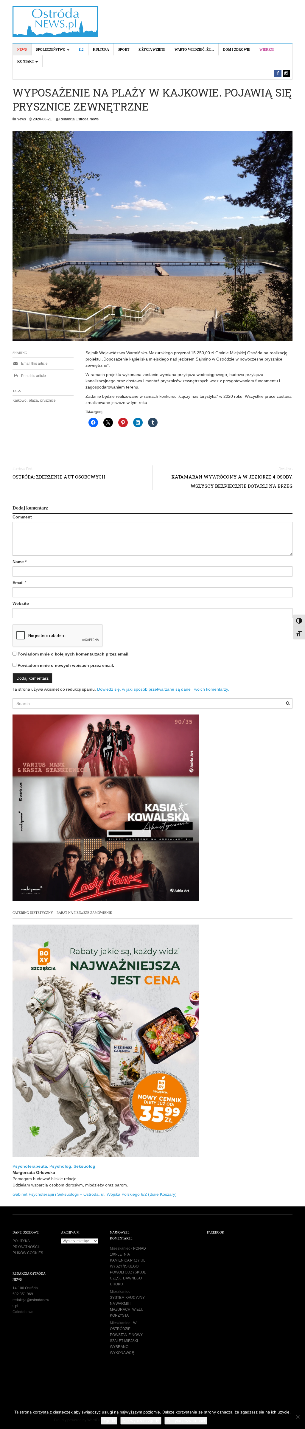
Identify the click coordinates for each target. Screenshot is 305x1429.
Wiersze (266, 49)
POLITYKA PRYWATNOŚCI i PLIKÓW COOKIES (28, 1247)
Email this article (34, 363)
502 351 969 (23, 1294)
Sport (123, 49)
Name (18, 561)
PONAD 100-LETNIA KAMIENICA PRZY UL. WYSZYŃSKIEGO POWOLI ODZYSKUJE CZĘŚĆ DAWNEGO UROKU (128, 1266)
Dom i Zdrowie (236, 49)
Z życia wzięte (152, 49)
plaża (33, 400)
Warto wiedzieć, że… (194, 49)
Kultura (101, 49)
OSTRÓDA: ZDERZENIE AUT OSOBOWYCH (59, 477)
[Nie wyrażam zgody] (298, 1417)
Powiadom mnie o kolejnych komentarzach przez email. (74, 654)
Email (18, 582)
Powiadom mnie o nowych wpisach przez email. (66, 665)
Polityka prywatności (186, 1420)
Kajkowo (20, 400)
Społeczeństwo (51, 49)
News (22, 49)
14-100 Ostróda (25, 1288)
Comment (22, 517)
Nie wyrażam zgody (141, 1420)
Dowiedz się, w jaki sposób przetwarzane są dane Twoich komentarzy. (163, 689)
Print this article (33, 376)
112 (81, 49)
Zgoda (109, 1420)
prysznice (48, 400)
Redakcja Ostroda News (79, 119)
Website (21, 603)
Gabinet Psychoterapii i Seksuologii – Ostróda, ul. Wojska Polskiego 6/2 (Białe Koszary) (95, 1194)
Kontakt (26, 61)
